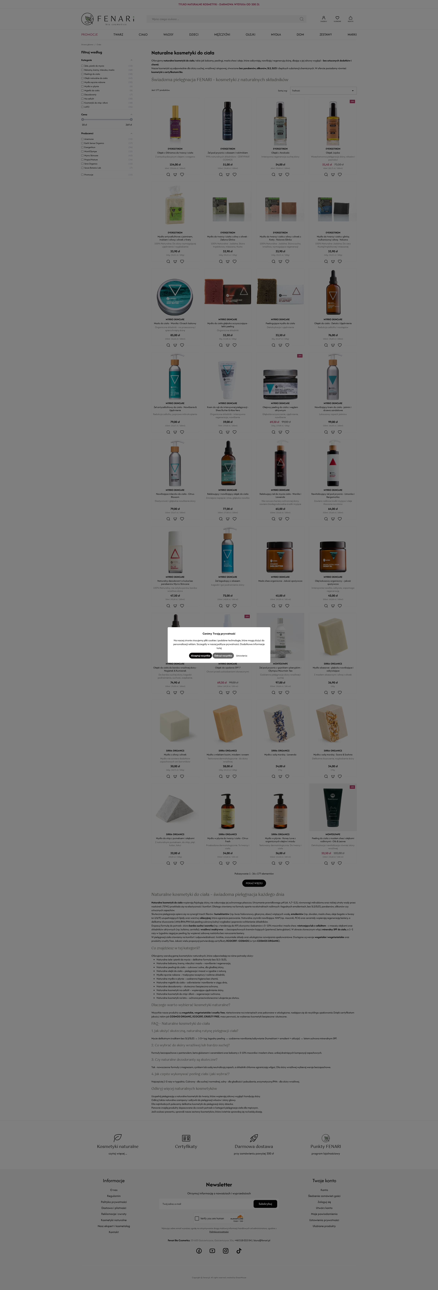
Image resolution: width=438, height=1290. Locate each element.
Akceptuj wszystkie (200, 655)
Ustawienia (241, 655)
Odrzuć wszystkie (223, 655)
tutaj (219, 648)
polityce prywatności (228, 644)
